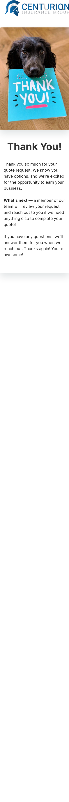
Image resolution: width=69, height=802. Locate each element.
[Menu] (63, 8)
